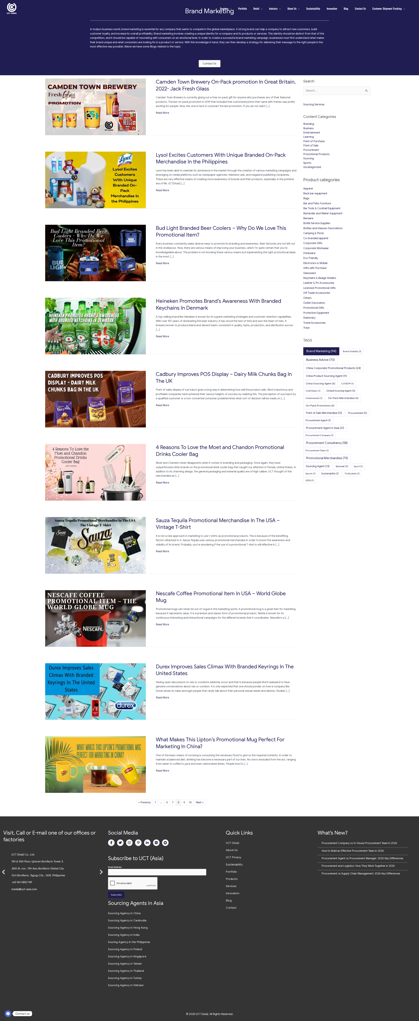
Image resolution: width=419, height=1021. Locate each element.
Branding (308, 124)
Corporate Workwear (316, 248)
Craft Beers (313, 390)
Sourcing (308, 158)
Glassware (309, 273)
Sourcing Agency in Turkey (125, 978)
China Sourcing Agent (320, 383)
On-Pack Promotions (320, 405)
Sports (307, 163)
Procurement (311, 150)
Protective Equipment (316, 313)
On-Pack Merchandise (343, 398)
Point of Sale (310, 145)
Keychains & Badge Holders (319, 278)
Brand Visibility (352, 351)
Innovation (232, 893)
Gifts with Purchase (315, 268)
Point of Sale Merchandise (324, 413)
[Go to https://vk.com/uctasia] (156, 842)
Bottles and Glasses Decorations (323, 228)
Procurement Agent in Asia (325, 428)
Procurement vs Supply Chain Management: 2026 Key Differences (361, 873)
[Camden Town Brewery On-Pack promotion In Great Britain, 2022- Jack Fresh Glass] (95, 106)
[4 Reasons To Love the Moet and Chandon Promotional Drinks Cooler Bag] (95, 472)
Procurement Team (317, 450)
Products (232, 879)
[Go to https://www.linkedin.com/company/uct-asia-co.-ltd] (147, 842)
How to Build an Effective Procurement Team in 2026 (353, 851)
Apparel (308, 188)
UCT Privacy (233, 857)
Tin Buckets (352, 473)
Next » (200, 802)
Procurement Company (319, 435)
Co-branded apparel (315, 238)
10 (190, 802)
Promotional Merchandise (327, 458)
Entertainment (311, 132)
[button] (3, 872)
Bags (306, 198)
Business (308, 128)
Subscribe (116, 894)
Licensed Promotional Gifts (319, 288)
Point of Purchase (314, 141)
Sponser (342, 466)
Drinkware (309, 253)
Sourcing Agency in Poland (125, 949)
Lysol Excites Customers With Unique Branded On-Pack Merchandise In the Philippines (221, 158)
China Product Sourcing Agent (326, 376)
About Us (232, 850)
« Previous (144, 802)
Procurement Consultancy (327, 443)
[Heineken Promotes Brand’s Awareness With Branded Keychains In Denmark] (95, 325)
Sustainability (330, 473)
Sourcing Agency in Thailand (126, 971)
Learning (308, 137)
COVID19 (347, 383)
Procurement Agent (318, 420)
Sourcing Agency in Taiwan (125, 963)
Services (231, 886)
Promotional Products (316, 154)
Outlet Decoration (314, 303)
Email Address (115, 867)
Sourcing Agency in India (123, 935)
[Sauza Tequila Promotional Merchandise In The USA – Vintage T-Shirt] (95, 545)
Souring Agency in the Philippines (129, 942)
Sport (358, 466)
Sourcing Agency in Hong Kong (128, 927)
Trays (306, 327)
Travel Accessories (314, 323)
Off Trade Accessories (316, 293)
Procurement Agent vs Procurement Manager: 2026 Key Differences (362, 858)
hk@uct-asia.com (29, 889)
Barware (308, 218)
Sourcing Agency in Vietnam (126, 985)
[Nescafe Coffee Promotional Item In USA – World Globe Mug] (95, 618)
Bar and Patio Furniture (317, 203)
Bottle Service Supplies (316, 223)
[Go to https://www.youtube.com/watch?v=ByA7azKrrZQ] (165, 842)
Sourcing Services (314, 104)
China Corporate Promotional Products (333, 368)
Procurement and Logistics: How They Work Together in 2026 (358, 866)
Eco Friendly (310, 258)
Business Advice (320, 360)
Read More (162, 112)
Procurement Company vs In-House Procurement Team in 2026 (359, 843)
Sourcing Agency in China (124, 913)
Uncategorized (312, 167)
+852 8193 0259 (25, 882)
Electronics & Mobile (315, 263)
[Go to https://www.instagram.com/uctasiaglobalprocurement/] (129, 842)
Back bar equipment (315, 193)
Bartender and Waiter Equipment (322, 213)
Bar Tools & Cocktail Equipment (321, 208)
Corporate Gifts (312, 243)
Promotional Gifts (313, 307)
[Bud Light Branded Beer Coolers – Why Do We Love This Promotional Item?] (95, 253)
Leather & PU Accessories (318, 283)
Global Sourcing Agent (340, 390)
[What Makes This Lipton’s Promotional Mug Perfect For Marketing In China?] (95, 764)
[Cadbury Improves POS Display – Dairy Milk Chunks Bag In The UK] (95, 399)
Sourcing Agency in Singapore (127, 956)
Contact (231, 907)
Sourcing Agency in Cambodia (127, 920)
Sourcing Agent (317, 466)
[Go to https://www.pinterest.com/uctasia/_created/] (138, 842)
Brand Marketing (321, 351)
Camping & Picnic (313, 233)
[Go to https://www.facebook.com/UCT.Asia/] (111, 842)
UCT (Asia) (232, 843)
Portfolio (231, 871)
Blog (229, 900)
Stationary (309, 317)
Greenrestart (314, 398)
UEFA (310, 480)
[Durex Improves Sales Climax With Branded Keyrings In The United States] (95, 691)
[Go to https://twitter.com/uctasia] (120, 842)
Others (307, 298)
